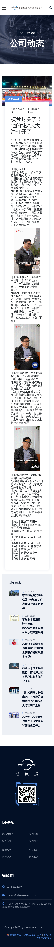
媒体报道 (6, 850)
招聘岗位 (6, 857)
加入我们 (33, 850)
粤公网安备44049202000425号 (26, 935)
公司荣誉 (6, 840)
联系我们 (33, 857)
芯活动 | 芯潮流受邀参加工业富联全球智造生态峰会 (32, 721)
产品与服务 (8, 833)
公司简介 (33, 833)
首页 (21, 33)
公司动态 (31, 33)
